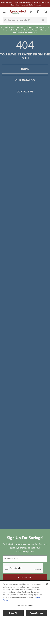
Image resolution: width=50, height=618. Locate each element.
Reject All (13, 613)
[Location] (31, 12)
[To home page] (17, 11)
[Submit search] (43, 20)
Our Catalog (25, 80)
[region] (25, 599)
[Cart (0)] (46, 12)
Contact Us (25, 91)
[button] (4, 12)
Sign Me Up (25, 577)
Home (25, 68)
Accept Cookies (36, 613)
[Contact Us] (38, 12)
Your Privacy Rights (25, 605)
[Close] (47, 584)
